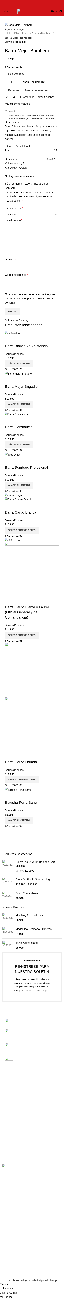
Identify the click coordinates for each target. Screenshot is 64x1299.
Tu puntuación (14, 208)
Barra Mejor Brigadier (22, 386)
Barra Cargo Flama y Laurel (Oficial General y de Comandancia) (27, 612)
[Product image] (18, 499)
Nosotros (7, 1089)
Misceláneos (9, 1143)
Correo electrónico (16, 274)
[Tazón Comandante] (7, 945)
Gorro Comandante (27, 893)
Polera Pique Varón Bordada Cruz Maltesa (35, 864)
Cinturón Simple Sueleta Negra (34, 879)
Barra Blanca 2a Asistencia (26, 346)
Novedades (9, 1125)
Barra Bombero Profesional (26, 467)
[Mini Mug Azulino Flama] (7, 917)
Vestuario (7, 1131)
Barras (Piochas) (42, 33)
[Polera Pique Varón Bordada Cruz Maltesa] (7, 866)
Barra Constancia (18, 427)
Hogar (6, 1149)
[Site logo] (32, 11)
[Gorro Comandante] (7, 896)
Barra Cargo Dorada (21, 762)
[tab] (16, 115)
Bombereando (21, 103)
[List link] (32, 1040)
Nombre (10, 259)
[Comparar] (9, 339)
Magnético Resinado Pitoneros (34, 929)
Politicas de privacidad (15, 1108)
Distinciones (21, 33)
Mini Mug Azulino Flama (30, 915)
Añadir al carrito (34, 82)
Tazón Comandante (27, 942)
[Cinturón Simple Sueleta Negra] (7, 882)
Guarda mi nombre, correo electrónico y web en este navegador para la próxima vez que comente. (30, 298)
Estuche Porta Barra (21, 802)
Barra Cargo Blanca (20, 512)
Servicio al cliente (12, 1102)
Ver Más (18, 339)
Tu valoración (13, 220)
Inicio (8, 33)
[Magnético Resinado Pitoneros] (7, 931)
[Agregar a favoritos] (27, 339)
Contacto (7, 1095)
